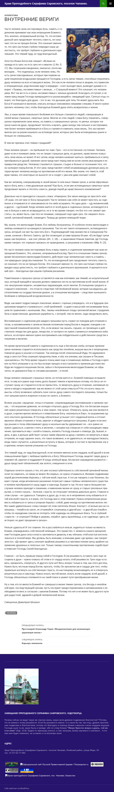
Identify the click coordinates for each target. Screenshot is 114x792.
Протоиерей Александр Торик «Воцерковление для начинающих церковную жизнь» (56, 629)
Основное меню (110, 3)
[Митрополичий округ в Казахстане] (11, 764)
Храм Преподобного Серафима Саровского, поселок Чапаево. (45, 3)
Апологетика (11, 15)
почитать (11, 613)
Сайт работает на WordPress (16, 788)
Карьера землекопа (32, 641)
